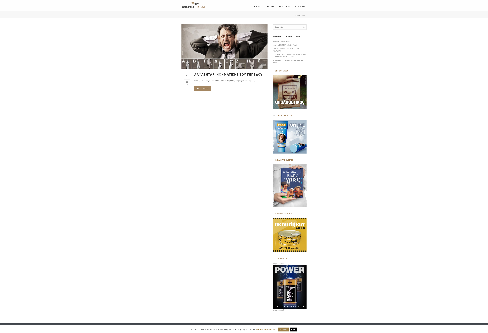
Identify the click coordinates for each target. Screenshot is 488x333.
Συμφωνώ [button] (283, 329)
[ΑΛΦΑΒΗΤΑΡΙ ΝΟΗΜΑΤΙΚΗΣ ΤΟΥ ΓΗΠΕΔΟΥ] (224, 46)
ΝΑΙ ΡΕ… (257, 6)
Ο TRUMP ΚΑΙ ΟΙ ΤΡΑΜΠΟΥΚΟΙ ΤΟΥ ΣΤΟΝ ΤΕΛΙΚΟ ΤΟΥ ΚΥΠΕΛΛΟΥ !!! (289, 55)
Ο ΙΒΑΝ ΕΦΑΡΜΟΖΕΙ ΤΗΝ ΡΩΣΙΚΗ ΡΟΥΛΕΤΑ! (286, 50)
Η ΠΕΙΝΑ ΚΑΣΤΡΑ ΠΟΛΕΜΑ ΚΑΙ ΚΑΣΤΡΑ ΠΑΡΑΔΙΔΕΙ (288, 61)
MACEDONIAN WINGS (281, 41)
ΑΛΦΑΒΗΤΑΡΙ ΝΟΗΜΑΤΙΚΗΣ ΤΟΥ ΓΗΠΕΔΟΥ (228, 74)
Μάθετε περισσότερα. (266, 329)
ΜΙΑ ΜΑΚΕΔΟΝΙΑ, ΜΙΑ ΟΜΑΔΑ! (285, 45)
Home (297, 15)
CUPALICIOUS (284, 6)
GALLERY (270, 6)
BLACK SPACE (301, 6)
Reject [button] (293, 329)
